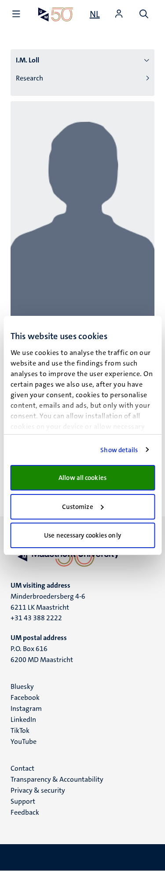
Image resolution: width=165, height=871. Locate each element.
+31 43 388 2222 (36, 617)
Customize (77, 506)
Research (29, 78)
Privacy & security (38, 790)
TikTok (20, 730)
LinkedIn (23, 719)
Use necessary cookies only (82, 535)
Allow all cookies (82, 477)
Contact (22, 768)
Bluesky (22, 686)
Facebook (25, 697)
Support (23, 801)
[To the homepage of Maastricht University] (55, 14)
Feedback (25, 812)
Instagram (26, 708)
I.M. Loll (27, 60)
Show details (119, 450)
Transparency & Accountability (57, 779)
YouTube (24, 741)
